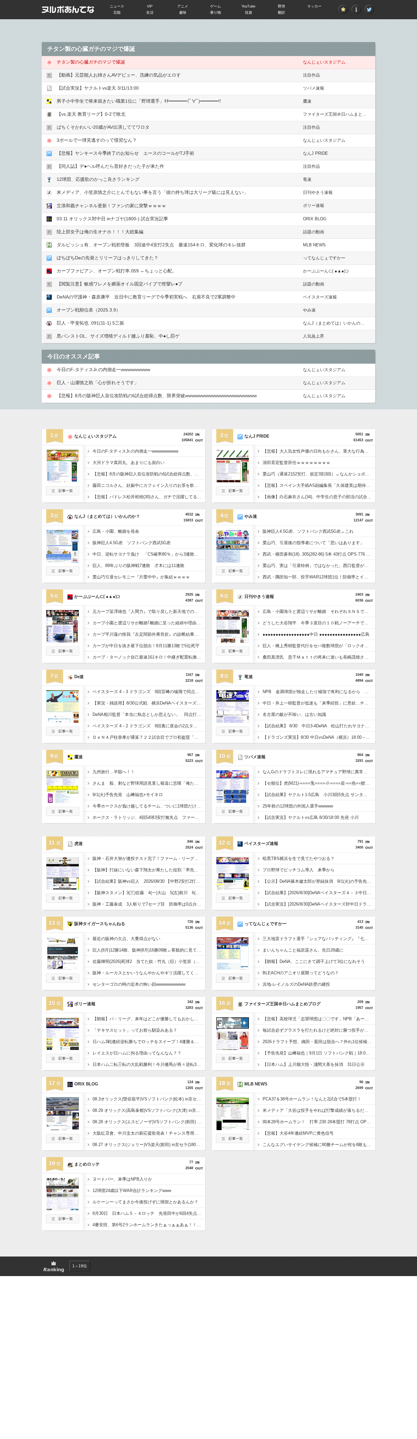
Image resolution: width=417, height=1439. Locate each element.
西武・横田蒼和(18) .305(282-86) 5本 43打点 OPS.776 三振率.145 (319, 554)
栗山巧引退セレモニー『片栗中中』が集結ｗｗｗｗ (141, 576)
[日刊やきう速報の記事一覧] (232, 653)
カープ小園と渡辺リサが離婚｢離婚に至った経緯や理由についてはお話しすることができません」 (149, 622)
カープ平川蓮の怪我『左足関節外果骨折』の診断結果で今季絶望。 (149, 634)
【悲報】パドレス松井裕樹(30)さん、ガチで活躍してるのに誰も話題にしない (149, 496)
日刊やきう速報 (318, 192)
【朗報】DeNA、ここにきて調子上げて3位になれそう (314, 961)
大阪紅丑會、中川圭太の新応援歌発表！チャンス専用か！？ (149, 1133)
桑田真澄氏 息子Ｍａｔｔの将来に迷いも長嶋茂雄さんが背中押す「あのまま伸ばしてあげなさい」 (319, 657)
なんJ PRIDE (315, 153)
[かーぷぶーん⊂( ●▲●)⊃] (62, 640)
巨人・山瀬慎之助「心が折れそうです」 (98, 382)
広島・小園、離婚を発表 (116, 531)
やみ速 (309, 310)
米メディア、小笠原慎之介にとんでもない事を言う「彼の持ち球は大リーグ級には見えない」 (152, 192)
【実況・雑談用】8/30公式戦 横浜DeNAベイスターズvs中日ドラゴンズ (149, 703)
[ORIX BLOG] (62, 1128)
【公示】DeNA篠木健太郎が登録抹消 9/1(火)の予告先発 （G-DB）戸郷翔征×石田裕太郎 (319, 881)
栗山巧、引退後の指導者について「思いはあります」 (313, 542)
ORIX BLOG (314, 218)
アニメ (182, 6)
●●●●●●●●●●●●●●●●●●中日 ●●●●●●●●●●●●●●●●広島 (316, 634)
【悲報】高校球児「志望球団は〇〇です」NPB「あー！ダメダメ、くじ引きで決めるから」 (319, 1018)
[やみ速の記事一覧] (232, 573)
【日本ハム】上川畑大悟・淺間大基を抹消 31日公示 (314, 1064)
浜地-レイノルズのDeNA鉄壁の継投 (296, 984)
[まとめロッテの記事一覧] (62, 1221)
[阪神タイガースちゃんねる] (62, 968)
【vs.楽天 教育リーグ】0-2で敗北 (91, 114)
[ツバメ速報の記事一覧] (232, 814)
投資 (248, 12)
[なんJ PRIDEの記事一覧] (232, 493)
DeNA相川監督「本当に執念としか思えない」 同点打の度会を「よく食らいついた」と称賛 (149, 714)
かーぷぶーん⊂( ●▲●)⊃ (326, 271)
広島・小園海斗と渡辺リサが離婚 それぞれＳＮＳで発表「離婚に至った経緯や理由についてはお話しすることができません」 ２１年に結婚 (319, 611)
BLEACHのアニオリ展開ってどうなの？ (301, 972)
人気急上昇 (313, 336)
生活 (149, 12)
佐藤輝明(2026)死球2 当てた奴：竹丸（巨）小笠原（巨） (148, 961)
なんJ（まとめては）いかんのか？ (336, 323)
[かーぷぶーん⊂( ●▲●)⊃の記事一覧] (62, 653)
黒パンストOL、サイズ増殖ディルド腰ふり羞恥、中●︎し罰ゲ (118, 336)
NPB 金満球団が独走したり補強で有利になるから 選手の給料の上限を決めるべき (319, 691)
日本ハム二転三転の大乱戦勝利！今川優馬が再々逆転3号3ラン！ (149, 1064)
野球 (281, 6)
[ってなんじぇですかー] (232, 968)
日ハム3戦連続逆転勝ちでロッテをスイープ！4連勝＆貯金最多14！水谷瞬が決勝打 (149, 1041)
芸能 (117, 12)
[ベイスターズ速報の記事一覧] (232, 900)
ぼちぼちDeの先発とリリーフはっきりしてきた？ (107, 257)
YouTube (248, 6)
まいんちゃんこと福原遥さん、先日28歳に (303, 950)
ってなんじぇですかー (324, 257)
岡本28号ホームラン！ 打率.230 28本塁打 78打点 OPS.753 (319, 1121)
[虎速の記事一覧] (62, 900)
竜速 (307, 179)
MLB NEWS (314, 244)
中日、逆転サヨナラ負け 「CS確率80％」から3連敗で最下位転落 (149, 554)
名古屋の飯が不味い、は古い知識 (294, 714)
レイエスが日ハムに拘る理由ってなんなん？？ (137, 1053)
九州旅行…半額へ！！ (114, 771)
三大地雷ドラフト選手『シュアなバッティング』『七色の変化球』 (319, 938)
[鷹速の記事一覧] (62, 814)
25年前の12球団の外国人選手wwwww (298, 806)
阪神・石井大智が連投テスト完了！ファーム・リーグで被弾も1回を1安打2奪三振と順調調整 (149, 858)
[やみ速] (232, 560)
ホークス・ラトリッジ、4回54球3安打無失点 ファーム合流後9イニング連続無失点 (149, 817)
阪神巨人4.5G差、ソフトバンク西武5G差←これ (308, 531)
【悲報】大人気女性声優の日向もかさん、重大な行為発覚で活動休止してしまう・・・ (319, 451)
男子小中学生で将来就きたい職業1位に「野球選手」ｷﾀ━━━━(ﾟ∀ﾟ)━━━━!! (139, 101)
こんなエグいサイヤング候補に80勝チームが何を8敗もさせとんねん (319, 1144)
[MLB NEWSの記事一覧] (232, 1141)
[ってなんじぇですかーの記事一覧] (232, 981)
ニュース (117, 6)
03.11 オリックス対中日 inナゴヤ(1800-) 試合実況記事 (112, 218)
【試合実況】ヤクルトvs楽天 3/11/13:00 (98, 88)
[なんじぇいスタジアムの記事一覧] (62, 493)
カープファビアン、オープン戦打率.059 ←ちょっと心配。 (117, 270)
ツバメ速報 (313, 88)
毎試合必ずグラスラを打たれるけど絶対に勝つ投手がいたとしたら (319, 1030)
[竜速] (232, 721)
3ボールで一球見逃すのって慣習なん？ (97, 140)
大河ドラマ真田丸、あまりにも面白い (129, 462)
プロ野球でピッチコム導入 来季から (299, 869)
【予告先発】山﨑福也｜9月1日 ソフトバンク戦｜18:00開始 (319, 1053)
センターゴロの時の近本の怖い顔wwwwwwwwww (139, 984)
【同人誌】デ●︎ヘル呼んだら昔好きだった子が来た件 (110, 166)
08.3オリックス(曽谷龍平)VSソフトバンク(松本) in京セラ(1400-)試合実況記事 (149, 1099)
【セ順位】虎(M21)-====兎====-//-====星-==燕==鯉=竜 (317, 783)
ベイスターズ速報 (320, 297)
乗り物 (215, 12)
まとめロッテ (87, 1164)
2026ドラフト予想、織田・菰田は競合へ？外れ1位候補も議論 (319, 1041)
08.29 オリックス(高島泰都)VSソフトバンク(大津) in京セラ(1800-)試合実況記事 (149, 1110)
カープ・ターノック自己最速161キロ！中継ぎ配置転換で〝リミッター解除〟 (149, 657)
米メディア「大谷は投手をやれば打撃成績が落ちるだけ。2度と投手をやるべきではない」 (319, 1110)
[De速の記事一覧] (62, 734)
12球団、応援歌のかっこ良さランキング (98, 179)
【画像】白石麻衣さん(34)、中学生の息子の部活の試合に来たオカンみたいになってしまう (319, 496)
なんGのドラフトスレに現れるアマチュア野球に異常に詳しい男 (319, 771)
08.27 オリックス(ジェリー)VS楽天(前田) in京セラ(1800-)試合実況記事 (149, 1144)
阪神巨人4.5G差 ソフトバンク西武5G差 (132, 542)
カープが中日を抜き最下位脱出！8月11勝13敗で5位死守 (146, 645)
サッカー (314, 6)
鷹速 (307, 101)
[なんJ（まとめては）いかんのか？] (62, 560)
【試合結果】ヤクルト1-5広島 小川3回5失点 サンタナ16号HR (319, 794)
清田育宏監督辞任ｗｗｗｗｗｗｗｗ (296, 462)
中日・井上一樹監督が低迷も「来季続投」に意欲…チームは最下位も (319, 703)
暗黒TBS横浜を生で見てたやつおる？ (299, 858)
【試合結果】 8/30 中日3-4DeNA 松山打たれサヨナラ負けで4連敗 (319, 725)
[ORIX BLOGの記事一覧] (62, 1141)
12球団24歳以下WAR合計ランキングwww (132, 1190)
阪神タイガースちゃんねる (99, 924)
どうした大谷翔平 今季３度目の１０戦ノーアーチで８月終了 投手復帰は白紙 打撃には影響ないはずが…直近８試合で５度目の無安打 (319, 622)
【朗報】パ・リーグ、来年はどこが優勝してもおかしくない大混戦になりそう (149, 1018)
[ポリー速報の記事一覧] (62, 1061)
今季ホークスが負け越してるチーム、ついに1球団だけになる (149, 806)
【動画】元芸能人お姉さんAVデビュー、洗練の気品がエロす (119, 75)
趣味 (182, 12)
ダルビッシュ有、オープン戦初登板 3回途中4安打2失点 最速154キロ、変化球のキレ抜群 (151, 244)
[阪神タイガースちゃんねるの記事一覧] (62, 981)
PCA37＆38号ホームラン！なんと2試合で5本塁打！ (312, 1099)
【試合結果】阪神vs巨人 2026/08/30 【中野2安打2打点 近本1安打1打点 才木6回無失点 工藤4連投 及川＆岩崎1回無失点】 (149, 881)
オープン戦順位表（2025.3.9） (89, 310)
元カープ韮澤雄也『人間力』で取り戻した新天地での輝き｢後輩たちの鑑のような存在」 (149, 611)
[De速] (62, 721)
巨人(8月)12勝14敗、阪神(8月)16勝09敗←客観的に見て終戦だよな (149, 950)
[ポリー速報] (62, 1048)
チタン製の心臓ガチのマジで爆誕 (91, 62)
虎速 (78, 843)
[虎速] (62, 887)
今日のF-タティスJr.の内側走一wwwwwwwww (103, 369)
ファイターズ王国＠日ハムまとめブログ (341, 114)
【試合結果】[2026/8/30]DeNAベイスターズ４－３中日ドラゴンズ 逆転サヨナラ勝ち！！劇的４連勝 (319, 892)
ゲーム (215, 6)
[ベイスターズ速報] (232, 887)
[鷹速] (62, 801)
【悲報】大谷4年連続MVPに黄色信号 (298, 1133)
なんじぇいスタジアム (324, 62)
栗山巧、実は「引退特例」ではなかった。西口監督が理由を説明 (319, 565)
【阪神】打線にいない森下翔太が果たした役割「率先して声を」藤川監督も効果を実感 (149, 869)
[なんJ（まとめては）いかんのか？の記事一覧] (62, 573)
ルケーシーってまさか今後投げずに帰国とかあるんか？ (145, 1201)
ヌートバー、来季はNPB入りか (122, 1179)
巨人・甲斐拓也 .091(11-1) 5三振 (90, 323)
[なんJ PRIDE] (232, 480)
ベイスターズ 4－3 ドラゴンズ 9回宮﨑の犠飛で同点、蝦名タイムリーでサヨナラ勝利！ (149, 691)
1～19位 (79, 1266)
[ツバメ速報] (232, 801)
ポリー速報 (313, 205)
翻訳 (281, 12)
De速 (79, 677)
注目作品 (311, 75)
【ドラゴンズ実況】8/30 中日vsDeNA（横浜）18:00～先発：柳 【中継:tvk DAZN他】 (319, 737)
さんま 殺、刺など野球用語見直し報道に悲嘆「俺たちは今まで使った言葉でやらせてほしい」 (149, 783)
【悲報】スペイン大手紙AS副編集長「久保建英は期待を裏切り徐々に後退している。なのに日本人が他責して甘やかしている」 (319, 485)
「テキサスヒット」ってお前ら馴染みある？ (135, 1030)
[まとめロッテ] (62, 1208)
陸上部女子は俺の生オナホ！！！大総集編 (100, 231)
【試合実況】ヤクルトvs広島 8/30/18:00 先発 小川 (311, 817)
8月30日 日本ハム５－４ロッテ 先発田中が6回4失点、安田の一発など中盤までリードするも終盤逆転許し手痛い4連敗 (149, 1213)
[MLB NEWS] (232, 1128)
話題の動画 (313, 231)
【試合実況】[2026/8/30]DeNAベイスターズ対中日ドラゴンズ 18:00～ (319, 904)
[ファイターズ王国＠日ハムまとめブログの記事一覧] (232, 1061)
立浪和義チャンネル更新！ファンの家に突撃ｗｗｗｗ (111, 205)
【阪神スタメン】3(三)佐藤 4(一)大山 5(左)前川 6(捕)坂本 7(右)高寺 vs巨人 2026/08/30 (149, 892)
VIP (149, 6)
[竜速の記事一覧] (232, 734)
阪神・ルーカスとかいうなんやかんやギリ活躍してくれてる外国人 (149, 972)
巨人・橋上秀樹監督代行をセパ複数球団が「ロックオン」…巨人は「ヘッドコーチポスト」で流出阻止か (319, 645)
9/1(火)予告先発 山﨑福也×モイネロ (128, 794)
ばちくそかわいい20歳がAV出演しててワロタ (103, 127)
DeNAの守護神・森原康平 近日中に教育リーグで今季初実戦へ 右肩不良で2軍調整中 (146, 296)
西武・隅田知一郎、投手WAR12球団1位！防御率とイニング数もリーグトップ (319, 576)
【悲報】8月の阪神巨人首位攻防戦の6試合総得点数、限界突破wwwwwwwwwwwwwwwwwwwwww (157, 395)
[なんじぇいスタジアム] (62, 480)
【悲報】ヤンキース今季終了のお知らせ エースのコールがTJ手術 (125, 153)
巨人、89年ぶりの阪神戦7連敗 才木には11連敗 (138, 565)
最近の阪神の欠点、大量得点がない (126, 938)
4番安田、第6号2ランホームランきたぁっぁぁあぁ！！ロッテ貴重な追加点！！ (149, 1224)
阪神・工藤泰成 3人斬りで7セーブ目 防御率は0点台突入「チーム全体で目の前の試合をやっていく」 (149, 904)
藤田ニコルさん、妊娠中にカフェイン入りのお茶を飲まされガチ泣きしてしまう (149, 485)
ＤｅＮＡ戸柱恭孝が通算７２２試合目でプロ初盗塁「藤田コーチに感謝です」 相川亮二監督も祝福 (149, 737)
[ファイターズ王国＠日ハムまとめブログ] (232, 1048)
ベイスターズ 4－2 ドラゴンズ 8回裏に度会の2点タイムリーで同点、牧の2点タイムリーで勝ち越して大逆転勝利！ (149, 725)
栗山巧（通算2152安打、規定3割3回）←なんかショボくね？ (319, 474)
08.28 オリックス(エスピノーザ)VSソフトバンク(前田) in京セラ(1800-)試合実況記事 (149, 1121)
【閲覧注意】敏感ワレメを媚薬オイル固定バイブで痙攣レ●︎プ (119, 283)
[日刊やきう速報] (232, 640)
